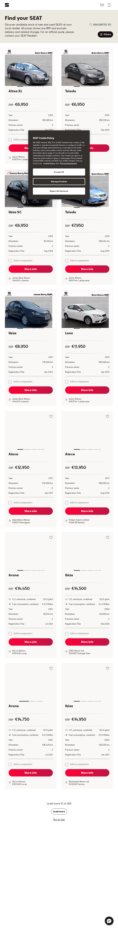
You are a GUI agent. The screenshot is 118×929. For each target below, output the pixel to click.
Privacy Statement (68, 163)
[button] (31, 68)
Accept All (59, 172)
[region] (59, 164)
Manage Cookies (59, 182)
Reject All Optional (59, 191)
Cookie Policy (49, 163)
